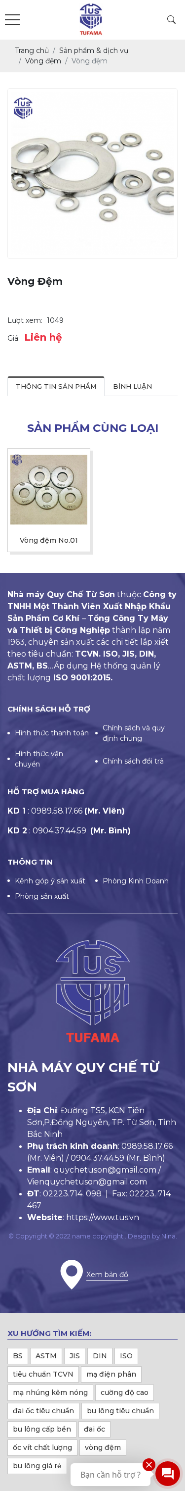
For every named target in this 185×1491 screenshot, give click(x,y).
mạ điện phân (111, 1374)
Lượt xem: (24, 320)
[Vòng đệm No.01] (48, 489)
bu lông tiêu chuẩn (120, 1410)
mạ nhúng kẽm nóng (50, 1392)
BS (18, 1355)
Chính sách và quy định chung (134, 733)
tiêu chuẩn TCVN (43, 1374)
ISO (126, 1355)
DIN (100, 1355)
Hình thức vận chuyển (39, 759)
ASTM (46, 1355)
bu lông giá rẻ (37, 1465)
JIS (75, 1355)
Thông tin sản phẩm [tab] (56, 386)
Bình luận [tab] (132, 386)
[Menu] (12, 20)
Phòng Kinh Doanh (136, 880)
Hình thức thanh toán (52, 732)
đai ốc (94, 1429)
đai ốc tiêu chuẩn (43, 1410)
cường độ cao (124, 1392)
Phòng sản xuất (42, 896)
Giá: (13, 338)
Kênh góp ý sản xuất (50, 880)
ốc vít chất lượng (42, 1447)
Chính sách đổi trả (133, 761)
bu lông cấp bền (42, 1429)
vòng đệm (103, 1447)
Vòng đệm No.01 (49, 540)
